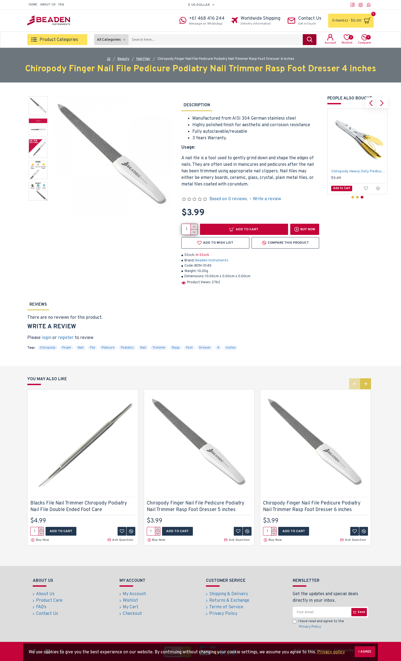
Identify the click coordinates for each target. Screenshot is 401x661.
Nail (80, 348)
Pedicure (107, 348)
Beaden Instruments (211, 260)
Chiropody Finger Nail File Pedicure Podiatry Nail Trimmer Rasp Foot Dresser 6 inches (312, 506)
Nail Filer (143, 59)
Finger (66, 348)
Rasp (175, 348)
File (92, 348)
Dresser (205, 348)
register (66, 338)
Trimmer (158, 348)
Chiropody (47, 348)
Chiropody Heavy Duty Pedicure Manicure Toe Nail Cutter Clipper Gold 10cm (358, 171)
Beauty (123, 59)
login (46, 338)
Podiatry (127, 348)
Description (197, 105)
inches (230, 348)
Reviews (38, 304)
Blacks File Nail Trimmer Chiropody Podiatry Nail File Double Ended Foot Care (78, 506)
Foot (189, 348)
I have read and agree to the (321, 624)
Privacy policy (331, 652)
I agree (364, 652)
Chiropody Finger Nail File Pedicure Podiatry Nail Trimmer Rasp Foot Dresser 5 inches (195, 506)
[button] (371, 103)
